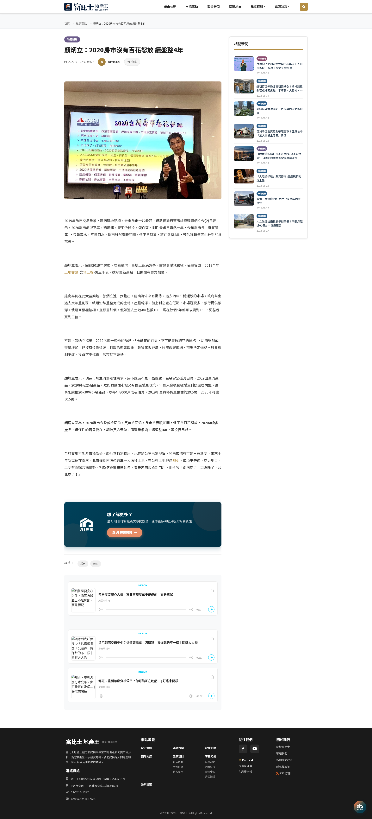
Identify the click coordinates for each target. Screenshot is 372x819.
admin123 (114, 62)
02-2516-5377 (80, 792)
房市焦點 (170, 6)
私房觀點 (81, 23)
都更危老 (178, 762)
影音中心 (210, 771)
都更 (175, 460)
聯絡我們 (281, 753)
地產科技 (210, 767)
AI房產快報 (245, 771)
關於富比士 (283, 747)
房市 (82, 563)
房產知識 (210, 776)
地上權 (88, 272)
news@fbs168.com (83, 799)
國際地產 (235, 6)
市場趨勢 (192, 6)
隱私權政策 (283, 767)
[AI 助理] (360, 807)
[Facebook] (243, 749)
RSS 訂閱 (284, 773)
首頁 (67, 23)
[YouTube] (254, 749)
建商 (95, 563)
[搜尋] (304, 7)
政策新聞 (213, 6)
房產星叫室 (245, 766)
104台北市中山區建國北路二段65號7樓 (94, 786)
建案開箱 (178, 771)
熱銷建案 (146, 784)
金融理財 (178, 767)
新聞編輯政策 (284, 760)
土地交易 (71, 272)
